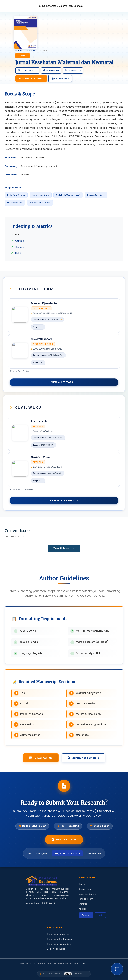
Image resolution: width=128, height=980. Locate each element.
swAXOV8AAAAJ (55, 355)
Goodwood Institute (57, 948)
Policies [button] (83, 908)
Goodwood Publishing (58, 933)
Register (86, 915)
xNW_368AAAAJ (55, 437)
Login (100, 915)
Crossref (20, 247)
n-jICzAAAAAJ (54, 319)
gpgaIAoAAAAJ (54, 473)
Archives (83, 903)
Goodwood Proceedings (59, 943)
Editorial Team (86, 898)
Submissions (85, 889)
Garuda (19, 240)
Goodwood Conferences (59, 939)
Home (18, 50)
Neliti (18, 253)
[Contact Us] (117, 969)
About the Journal (87, 893)
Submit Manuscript (32, 78)
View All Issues (62, 548)
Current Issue (61, 78)
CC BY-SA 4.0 (49, 902)
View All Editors (62, 382)
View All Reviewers (62, 500)
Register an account (67, 853)
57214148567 (47, 445)
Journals (30, 50)
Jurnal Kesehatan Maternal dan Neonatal (61, 5)
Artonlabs (81, 963)
